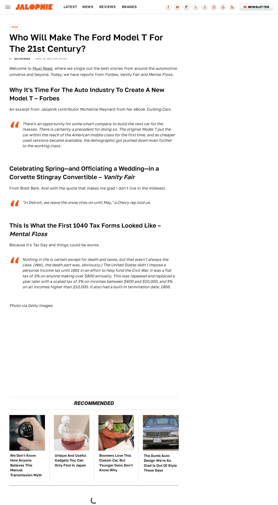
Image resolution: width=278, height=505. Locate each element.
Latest (70, 7)
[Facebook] (168, 7)
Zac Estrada (22, 58)
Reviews (107, 7)
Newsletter (258, 7)
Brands (129, 7)
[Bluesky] (177, 7)
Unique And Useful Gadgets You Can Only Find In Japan (70, 460)
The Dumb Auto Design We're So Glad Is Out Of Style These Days (160, 463)
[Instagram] (214, 7)
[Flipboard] (186, 7)
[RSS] (232, 7)
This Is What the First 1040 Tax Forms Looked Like (82, 225)
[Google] (223, 7)
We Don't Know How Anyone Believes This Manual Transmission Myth (26, 465)
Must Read (42, 68)
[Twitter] (195, 7)
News (87, 7)
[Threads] (205, 7)
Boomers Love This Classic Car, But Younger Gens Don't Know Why (116, 462)
